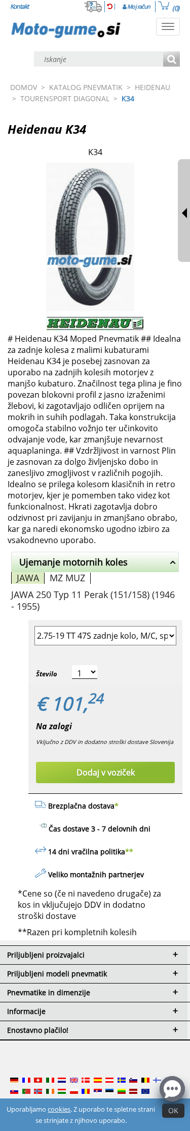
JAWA (28, 578)
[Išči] (171, 59)
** (129, 851)
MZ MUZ (67, 578)
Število (46, 673)
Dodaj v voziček (106, 772)
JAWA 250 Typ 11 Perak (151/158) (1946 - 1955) (93, 600)
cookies (59, 1109)
